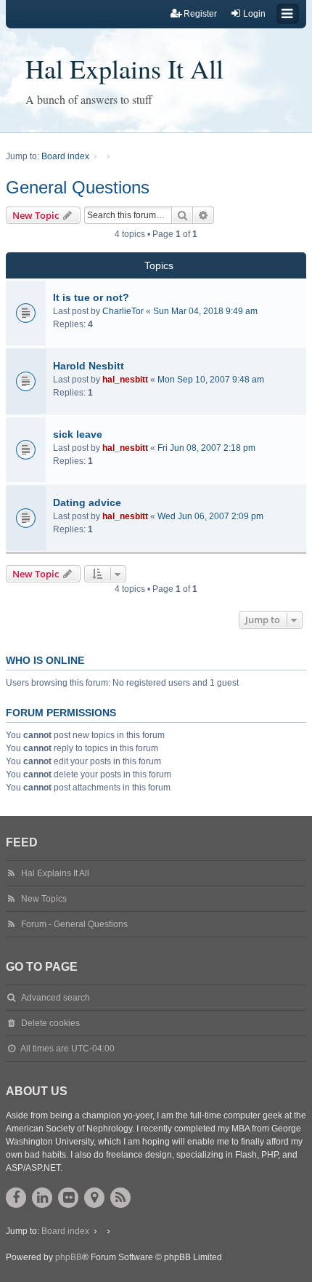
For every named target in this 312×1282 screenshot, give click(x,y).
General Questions (77, 187)
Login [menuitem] (254, 14)
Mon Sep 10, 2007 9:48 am (210, 379)
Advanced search (55, 998)
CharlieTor (123, 311)
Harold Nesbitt (88, 366)
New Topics (44, 899)
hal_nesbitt (125, 379)
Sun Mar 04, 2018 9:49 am (205, 311)
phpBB (68, 1257)
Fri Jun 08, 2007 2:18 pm (206, 448)
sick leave (77, 434)
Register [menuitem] (200, 14)
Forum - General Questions (74, 924)
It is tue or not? (91, 297)
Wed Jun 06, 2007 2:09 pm (210, 516)
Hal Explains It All (124, 68)
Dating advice (87, 502)
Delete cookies (50, 1023)
